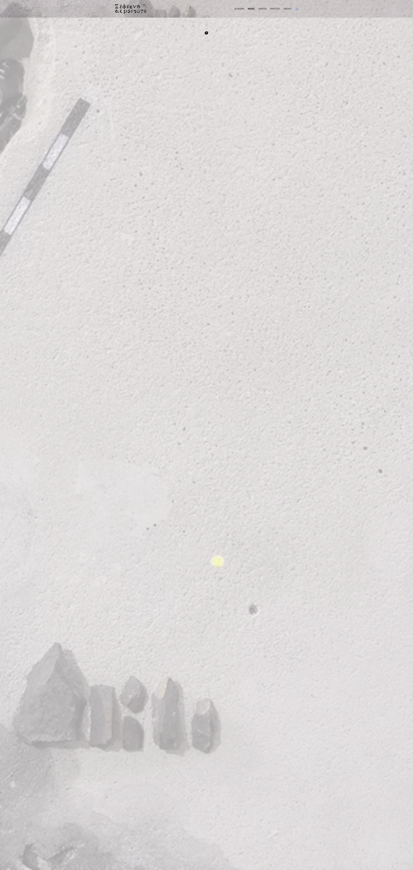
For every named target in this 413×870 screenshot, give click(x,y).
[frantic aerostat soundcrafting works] (131, 9)
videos (262, 8)
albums (239, 8)
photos (275, 8)
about (287, 8)
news (251, 8)
